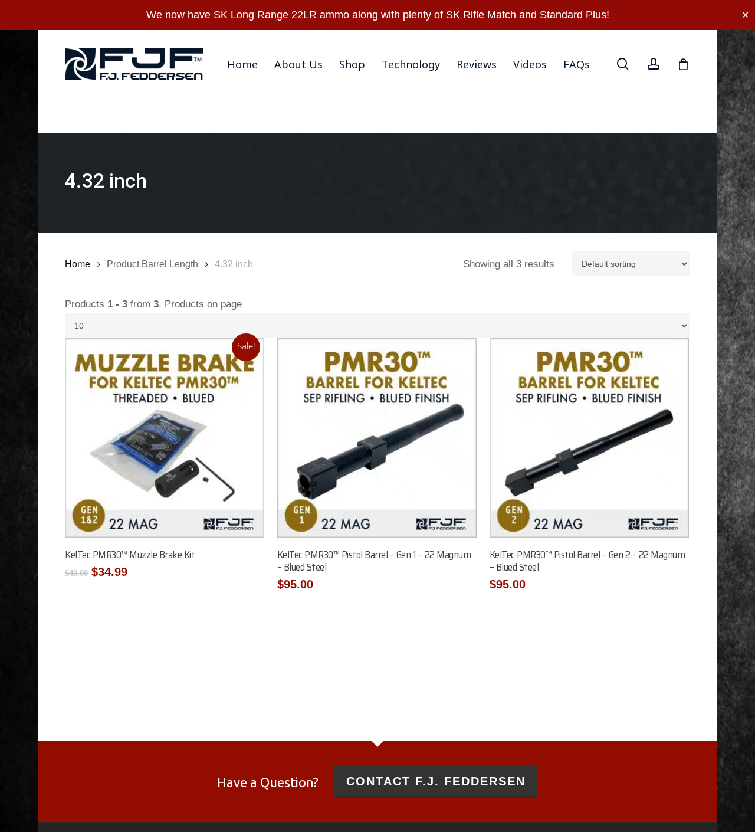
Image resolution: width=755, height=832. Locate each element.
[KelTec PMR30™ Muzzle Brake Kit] (164, 438)
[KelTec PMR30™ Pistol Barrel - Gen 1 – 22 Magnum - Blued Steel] (377, 438)
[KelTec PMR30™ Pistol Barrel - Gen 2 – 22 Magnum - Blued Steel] (589, 438)
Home (77, 264)
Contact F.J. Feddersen (436, 781)
